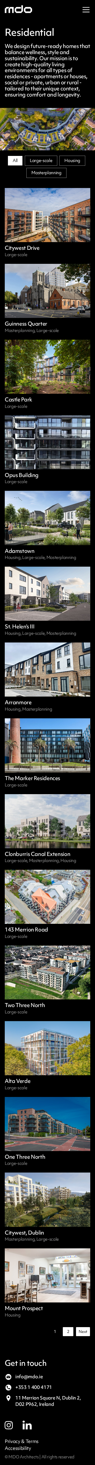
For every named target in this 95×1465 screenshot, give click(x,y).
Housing (72, 160)
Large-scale (41, 160)
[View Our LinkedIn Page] (32, 1423)
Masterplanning (46, 173)
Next (83, 1331)
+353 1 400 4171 (33, 1387)
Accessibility (18, 1448)
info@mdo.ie (29, 1376)
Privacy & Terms (22, 1441)
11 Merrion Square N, (48, 1400)
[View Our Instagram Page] (13, 1423)
